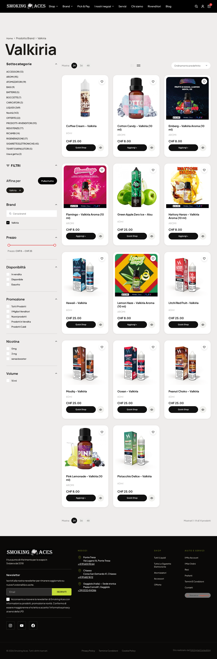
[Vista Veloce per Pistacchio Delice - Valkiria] (151, 497)
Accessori (159, 578)
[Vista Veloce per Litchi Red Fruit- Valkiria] (202, 324)
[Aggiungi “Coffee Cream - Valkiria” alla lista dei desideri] (102, 81)
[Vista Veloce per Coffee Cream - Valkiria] (100, 147)
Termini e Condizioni (194, 581)
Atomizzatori (160, 573)
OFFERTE (11, 117)
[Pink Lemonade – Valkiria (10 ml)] (85, 448)
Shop (52, 6)
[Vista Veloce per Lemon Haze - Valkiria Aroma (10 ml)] (151, 324)
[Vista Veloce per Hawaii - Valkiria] (100, 324)
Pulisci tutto (47, 180)
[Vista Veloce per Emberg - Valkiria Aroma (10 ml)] (202, 147)
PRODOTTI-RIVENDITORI (19, 123)
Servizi (122, 6)
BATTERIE (11, 92)
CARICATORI (13, 102)
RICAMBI (11, 133)
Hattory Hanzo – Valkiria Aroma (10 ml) (184, 216)
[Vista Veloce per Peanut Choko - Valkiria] (202, 409)
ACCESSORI (12, 71)
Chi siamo (137, 6)
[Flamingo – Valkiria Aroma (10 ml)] (85, 186)
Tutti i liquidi (160, 557)
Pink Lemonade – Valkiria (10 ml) (84, 477)
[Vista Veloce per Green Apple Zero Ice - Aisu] (151, 236)
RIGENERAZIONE (15, 138)
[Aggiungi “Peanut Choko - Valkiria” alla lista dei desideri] (204, 347)
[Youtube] (22, 626)
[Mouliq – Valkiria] (85, 363)
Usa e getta (12, 153)
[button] (132, 147)
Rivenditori (154, 6)
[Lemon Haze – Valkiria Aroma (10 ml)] (136, 275)
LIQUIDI (10, 107)
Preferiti (188, 575)
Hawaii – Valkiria (76, 303)
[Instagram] (10, 626)
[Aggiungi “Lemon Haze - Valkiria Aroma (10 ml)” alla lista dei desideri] (153, 258)
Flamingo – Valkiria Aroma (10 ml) (85, 216)
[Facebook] (33, 626)
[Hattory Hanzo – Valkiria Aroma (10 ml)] (187, 186)
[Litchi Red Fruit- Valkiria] (187, 275)
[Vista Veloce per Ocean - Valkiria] (151, 409)
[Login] (203, 6)
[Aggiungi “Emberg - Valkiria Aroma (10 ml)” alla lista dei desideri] (204, 81)
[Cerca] (196, 6)
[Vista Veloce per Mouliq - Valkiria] (100, 409)
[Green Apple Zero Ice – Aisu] (136, 186)
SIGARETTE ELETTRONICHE (20, 143)
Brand (66, 6)
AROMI (10, 76)
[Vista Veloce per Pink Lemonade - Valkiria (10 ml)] (100, 497)
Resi (187, 569)
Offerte (157, 584)
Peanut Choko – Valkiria (184, 391)
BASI (8, 87)
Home (9, 38)
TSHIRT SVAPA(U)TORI (17, 148)
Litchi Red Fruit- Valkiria (184, 303)
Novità (9, 112)
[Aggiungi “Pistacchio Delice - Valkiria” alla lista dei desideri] (153, 432)
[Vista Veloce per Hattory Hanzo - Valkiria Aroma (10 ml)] (202, 236)
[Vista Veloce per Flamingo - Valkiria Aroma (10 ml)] (100, 236)
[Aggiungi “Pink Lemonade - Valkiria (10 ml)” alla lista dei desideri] (102, 432)
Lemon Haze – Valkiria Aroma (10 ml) (135, 304)
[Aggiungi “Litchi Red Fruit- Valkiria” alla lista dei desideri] (204, 258)
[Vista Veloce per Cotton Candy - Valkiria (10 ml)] (151, 147)
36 (81, 65)
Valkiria (13, 190)
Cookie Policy (129, 650)
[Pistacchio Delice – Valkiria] (136, 448)
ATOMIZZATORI (14, 81)
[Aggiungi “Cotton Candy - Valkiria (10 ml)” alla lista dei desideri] (153, 81)
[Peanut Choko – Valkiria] (187, 363)
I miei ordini (190, 563)
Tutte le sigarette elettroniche (162, 565)
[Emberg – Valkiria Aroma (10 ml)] (187, 98)
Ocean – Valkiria (127, 391)
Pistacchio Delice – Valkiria (134, 476)
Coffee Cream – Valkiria (81, 126)
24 (74, 65)
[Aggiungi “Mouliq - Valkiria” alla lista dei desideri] (102, 347)
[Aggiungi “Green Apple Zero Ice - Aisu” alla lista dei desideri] (153, 170)
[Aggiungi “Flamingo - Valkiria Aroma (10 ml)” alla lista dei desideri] (102, 170)
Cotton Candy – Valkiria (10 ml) (134, 127)
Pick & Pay (83, 6)
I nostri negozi (103, 6)
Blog (168, 6)
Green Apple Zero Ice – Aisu (135, 214)
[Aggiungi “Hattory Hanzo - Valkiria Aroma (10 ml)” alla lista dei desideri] (204, 170)
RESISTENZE (12, 128)
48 (88, 65)
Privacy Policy (88, 650)
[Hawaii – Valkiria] (85, 275)
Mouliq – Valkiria (76, 391)
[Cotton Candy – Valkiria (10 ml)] (136, 98)
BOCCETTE (12, 97)
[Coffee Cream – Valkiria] (85, 98)
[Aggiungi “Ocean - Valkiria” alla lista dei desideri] (153, 347)
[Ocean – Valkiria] (136, 363)
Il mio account (191, 557)
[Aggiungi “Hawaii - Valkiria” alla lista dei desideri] (102, 258)
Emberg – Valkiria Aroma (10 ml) (186, 127)
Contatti (189, 587)
